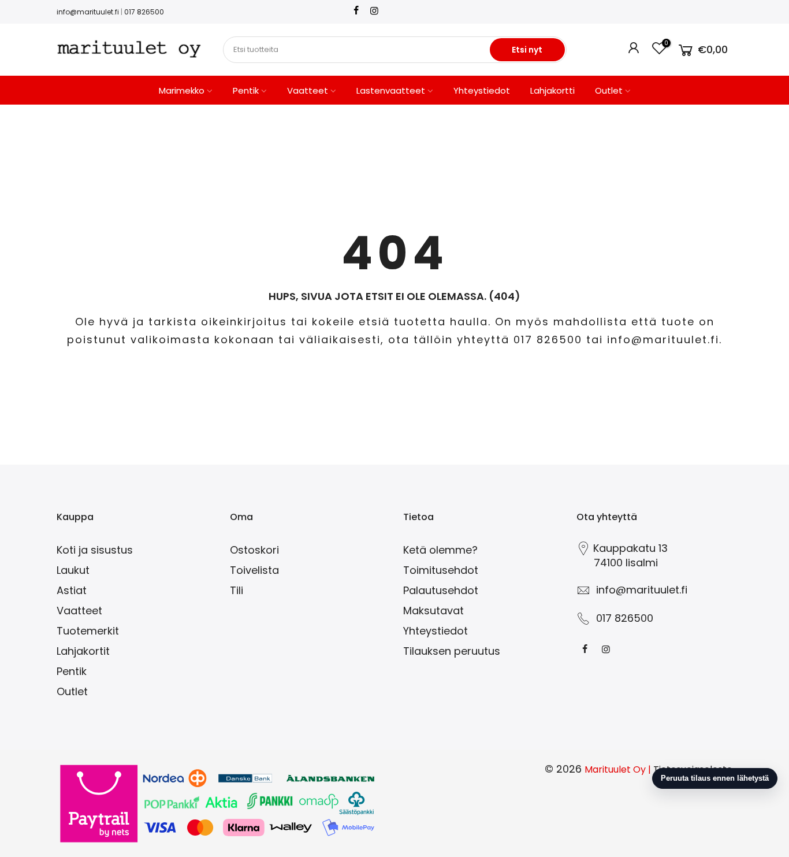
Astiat (72, 590)
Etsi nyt (527, 49)
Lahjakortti (552, 90)
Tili (236, 590)
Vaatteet (307, 90)
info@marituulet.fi (88, 12)
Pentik (246, 90)
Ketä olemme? (440, 550)
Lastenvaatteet (390, 90)
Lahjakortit (83, 651)
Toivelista (254, 570)
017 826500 (144, 12)
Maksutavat (433, 610)
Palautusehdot (440, 590)
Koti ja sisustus (95, 550)
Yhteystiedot (481, 90)
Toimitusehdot (440, 570)
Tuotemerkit (88, 631)
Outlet (609, 90)
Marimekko (181, 90)
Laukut (73, 570)
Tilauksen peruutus (451, 651)
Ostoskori (254, 550)
